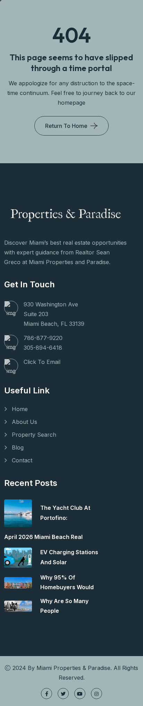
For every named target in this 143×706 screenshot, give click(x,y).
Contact (22, 460)
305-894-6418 (43, 347)
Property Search (34, 434)
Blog (18, 447)
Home (20, 409)
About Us (24, 421)
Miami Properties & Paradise (73, 667)
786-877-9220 (43, 337)
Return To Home (66, 125)
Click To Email (42, 361)
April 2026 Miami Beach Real (43, 536)
